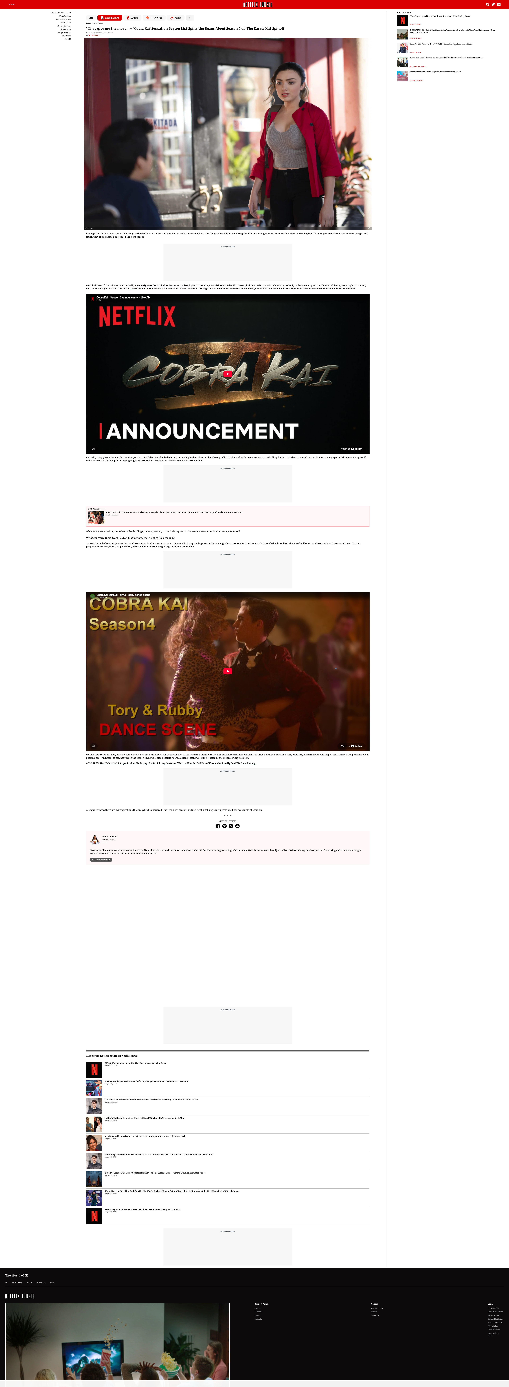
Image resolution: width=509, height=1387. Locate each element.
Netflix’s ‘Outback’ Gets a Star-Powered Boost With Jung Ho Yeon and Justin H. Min (144, 1118)
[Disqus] (228, 971)
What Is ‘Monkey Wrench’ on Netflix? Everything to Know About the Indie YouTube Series (147, 1081)
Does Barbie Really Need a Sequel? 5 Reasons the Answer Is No (435, 72)
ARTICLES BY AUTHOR (101, 860)
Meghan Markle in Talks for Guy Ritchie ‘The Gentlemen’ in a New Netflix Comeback (145, 1136)
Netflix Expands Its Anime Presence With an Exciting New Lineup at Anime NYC (143, 1209)
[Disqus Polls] (228, 900)
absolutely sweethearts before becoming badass (161, 285)
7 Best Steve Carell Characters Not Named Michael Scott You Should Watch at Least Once (446, 58)
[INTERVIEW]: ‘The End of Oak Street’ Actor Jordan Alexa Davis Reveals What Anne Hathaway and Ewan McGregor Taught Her (452, 31)
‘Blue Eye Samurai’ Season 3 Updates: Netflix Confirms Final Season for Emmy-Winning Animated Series (155, 1173)
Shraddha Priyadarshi (418, 66)
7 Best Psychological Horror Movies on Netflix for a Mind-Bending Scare (440, 16)
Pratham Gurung (416, 80)
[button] (370, 228)
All (91, 17)
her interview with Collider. (146, 288)
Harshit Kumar (415, 52)
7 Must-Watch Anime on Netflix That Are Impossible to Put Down (135, 1063)
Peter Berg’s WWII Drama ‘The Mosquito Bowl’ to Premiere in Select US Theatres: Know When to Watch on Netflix (159, 1154)
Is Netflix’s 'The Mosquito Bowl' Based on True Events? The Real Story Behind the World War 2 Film (152, 1100)
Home (11, 4)
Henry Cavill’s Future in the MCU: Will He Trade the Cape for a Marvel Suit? (441, 44)
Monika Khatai (415, 25)
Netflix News (98, 23)
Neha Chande (94, 35)
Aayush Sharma (416, 38)
